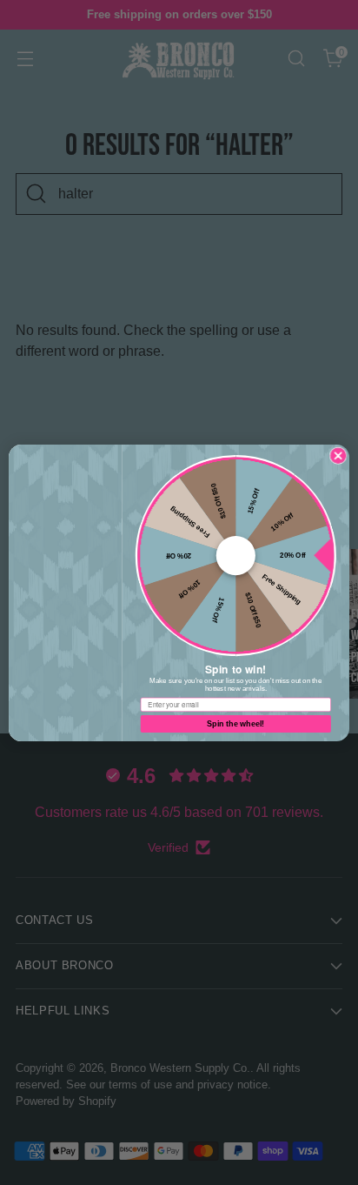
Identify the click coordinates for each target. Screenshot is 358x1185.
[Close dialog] (338, 455)
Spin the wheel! (235, 723)
